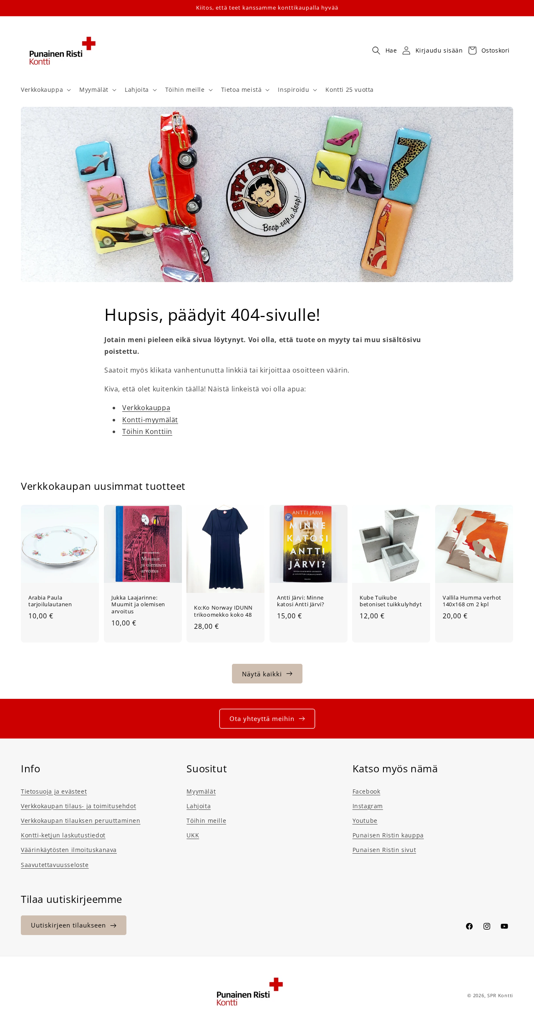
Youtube (365, 820)
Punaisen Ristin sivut (384, 849)
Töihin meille (206, 820)
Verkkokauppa (146, 407)
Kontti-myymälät (150, 419)
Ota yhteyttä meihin (262, 718)
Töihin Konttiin (147, 431)
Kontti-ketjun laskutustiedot (63, 835)
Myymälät (201, 791)
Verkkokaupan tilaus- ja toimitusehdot (78, 805)
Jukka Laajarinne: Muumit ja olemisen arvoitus (138, 604)
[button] (45, 89)
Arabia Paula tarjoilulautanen (50, 601)
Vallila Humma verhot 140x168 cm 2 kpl (472, 601)
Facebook (366, 791)
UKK (192, 835)
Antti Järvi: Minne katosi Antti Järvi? (300, 601)
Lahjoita (198, 805)
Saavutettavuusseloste (55, 864)
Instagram (368, 805)
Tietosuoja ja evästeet (54, 791)
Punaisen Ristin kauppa (388, 835)
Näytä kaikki (262, 673)
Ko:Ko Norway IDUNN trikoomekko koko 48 (223, 612)
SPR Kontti (500, 995)
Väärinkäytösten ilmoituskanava (69, 849)
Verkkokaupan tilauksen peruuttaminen (81, 820)
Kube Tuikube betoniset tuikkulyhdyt (391, 601)
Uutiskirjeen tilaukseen (68, 925)
